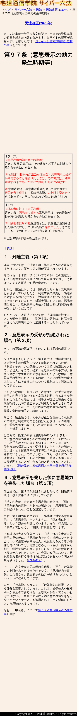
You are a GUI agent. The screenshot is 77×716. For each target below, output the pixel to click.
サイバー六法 (23, 9)
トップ (6, 9)
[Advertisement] (38, 110)
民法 (39, 9)
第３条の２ (34, 560)
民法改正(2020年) (57, 9)
